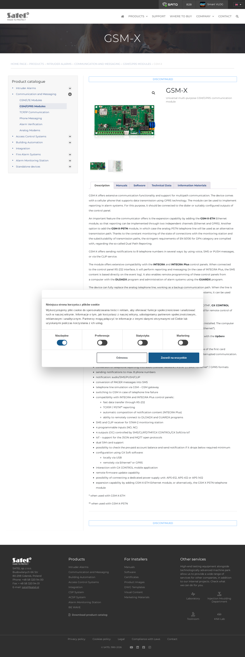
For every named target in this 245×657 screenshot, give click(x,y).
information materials (192, 185)
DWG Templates (134, 587)
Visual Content (133, 592)
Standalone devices (28, 166)
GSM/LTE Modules (31, 100)
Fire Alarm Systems (28, 154)
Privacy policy (76, 639)
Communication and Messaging (97, 64)
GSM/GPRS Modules (137, 64)
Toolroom (193, 619)
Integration (23, 148)
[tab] (102, 185)
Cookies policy (102, 639)
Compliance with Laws (146, 639)
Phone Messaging (31, 118)
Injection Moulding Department (219, 600)
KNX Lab (219, 619)
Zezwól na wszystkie (174, 357)
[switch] (102, 343)
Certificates (131, 577)
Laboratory (193, 598)
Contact (225, 16)
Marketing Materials (136, 597)
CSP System (76, 592)
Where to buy (181, 16)
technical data (161, 185)
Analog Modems (30, 130)
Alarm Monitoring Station (32, 160)
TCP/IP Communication (34, 112)
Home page (19, 64)
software (139, 185)
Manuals (129, 567)
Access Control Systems (31, 136)
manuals (121, 185)
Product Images (134, 582)
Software (130, 572)
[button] (238, 4)
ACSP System (77, 597)
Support (159, 16)
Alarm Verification (31, 124)
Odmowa (122, 357)
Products (36, 64)
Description (102, 185)
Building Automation (29, 142)
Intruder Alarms (59, 64)
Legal (121, 639)
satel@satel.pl (30, 587)
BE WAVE (75, 607)
